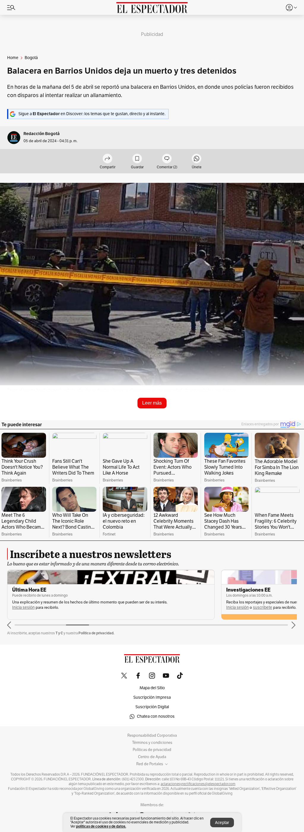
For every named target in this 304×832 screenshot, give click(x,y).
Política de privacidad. (96, 633)
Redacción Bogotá (41, 133)
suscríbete (262, 607)
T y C (59, 633)
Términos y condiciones (152, 743)
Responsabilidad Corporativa (152, 735)
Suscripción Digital (152, 706)
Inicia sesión (23, 607)
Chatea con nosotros (156, 716)
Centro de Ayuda (152, 757)
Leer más (152, 402)
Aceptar (222, 822)
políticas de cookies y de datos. (101, 826)
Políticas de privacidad (152, 750)
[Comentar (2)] (167, 159)
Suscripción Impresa (152, 697)
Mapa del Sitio (152, 687)
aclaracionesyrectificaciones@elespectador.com (198, 784)
